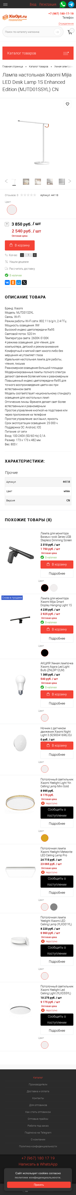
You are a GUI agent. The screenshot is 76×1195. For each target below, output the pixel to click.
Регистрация (47, 4)
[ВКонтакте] (7, 282)
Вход (33, 4)
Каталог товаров (21, 53)
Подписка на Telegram (38, 1132)
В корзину (22, 245)
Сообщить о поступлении (56, 812)
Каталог (38, 1077)
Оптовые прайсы (38, 1118)
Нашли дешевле (19, 262)
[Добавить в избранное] (67, 104)
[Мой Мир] (18, 282)
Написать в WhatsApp (38, 1164)
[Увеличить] (38, 142)
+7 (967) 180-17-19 (61, 13)
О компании (38, 1139)
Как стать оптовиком (38, 1111)
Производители (38, 1084)
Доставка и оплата (38, 1091)
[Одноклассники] (13, 282)
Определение (66, 23)
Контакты (38, 1098)
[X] (24, 282)
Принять (39, 1184)
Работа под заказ (38, 1125)
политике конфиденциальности (37, 1177)
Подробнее (57, 573)
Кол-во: (13, 255)
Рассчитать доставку (22, 268)
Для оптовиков (38, 1105)
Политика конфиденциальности (38, 1146)
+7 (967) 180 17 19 (38, 1158)
